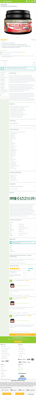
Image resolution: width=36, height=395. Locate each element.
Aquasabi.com (20, 367)
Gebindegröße (4, 60)
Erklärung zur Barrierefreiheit (6, 379)
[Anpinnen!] (34, 39)
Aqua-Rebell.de (20, 369)
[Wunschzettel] (27, 1)
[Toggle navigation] (1, 1)
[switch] (3, 390)
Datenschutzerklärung (4, 387)
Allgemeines (3, 85)
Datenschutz (3, 374)
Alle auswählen (7, 393)
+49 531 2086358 (4, 97)
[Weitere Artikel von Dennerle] (22, 199)
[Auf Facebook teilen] (32, 39)
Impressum (3, 373)
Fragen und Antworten (2, 88)
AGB (1, 377)
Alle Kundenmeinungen (23, 334)
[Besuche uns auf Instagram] (20, 366)
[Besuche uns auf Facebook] (18, 366)
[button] (32, 1)
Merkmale (2, 74)
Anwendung (3, 76)
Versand (2, 369)
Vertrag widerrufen (18, 341)
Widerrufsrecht (3, 376)
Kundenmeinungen (4, 89)
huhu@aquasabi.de (4, 96)
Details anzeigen (31, 394)
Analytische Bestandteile (3, 80)
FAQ (1, 367)
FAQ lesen (3, 93)
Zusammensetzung (4, 77)
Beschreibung (3, 72)
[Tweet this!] (33, 39)
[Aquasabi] (7, 1)
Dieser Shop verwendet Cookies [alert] (18, 380)
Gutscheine (3, 366)
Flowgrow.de (20, 370)
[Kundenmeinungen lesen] (4, 40)
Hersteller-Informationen (3, 84)
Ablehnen (19, 393)
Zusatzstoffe (3, 81)
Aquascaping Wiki (4, 370)
